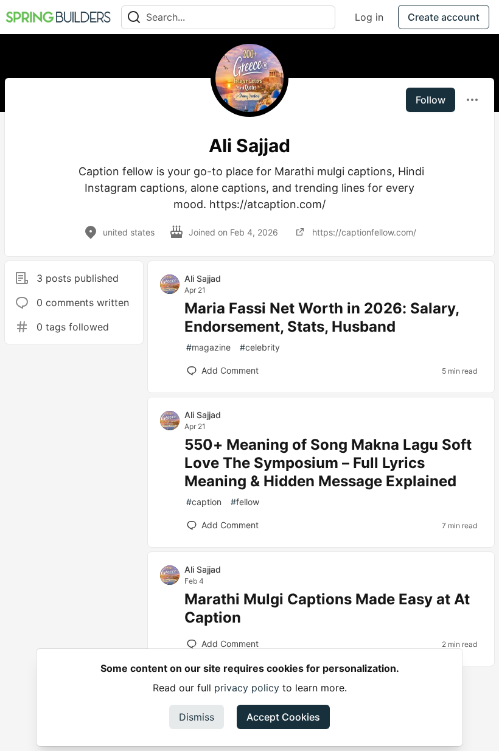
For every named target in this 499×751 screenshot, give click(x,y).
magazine (208, 347)
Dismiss (196, 717)
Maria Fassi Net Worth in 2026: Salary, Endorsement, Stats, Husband (321, 317)
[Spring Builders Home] (58, 17)
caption (204, 502)
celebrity (260, 347)
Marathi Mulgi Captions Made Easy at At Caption (327, 608)
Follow (430, 100)
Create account (444, 17)
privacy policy (246, 688)
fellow (245, 502)
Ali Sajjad (202, 278)
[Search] (134, 17)
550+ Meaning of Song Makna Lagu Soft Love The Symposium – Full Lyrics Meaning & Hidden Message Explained (328, 463)
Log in (369, 17)
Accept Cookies (283, 717)
